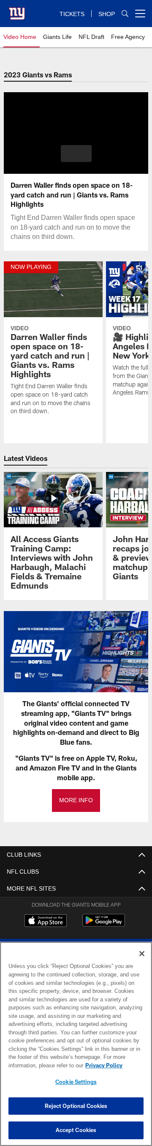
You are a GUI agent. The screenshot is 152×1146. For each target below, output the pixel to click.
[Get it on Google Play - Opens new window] (103, 924)
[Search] (125, 13)
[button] (76, 153)
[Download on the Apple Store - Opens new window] (45, 921)
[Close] (142, 953)
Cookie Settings (76, 1081)
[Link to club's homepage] (17, 10)
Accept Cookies (76, 1130)
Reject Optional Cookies (76, 1105)
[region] (76, 1044)
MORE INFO (76, 800)
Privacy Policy (36, 1065)
